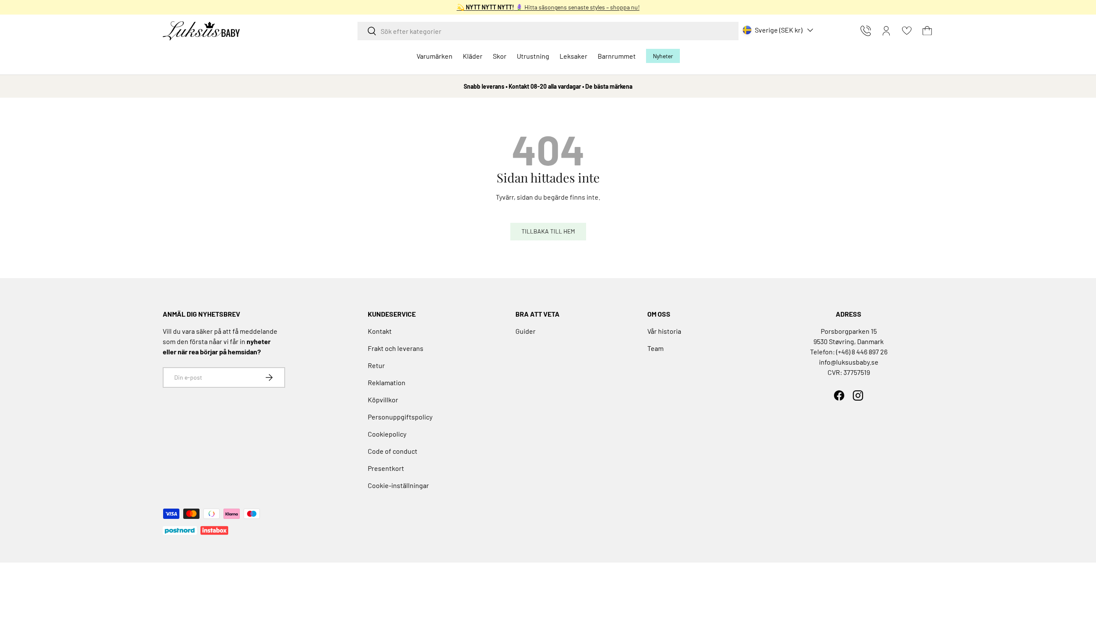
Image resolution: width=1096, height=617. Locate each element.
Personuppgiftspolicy (400, 417)
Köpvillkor (383, 399)
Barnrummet (617, 56)
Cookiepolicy (387, 434)
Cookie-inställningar (398, 485)
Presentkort (386, 468)
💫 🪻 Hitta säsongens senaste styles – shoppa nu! (548, 7)
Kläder (472, 56)
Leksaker (573, 56)
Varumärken (435, 56)
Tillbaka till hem (548, 231)
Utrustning (533, 56)
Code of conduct (392, 451)
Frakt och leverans (395, 348)
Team (655, 348)
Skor (499, 56)
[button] (927, 31)
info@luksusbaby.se (849, 362)
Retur (376, 365)
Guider (525, 331)
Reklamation (386, 382)
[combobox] (548, 31)
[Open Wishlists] (907, 31)
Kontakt (380, 331)
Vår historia (664, 331)
